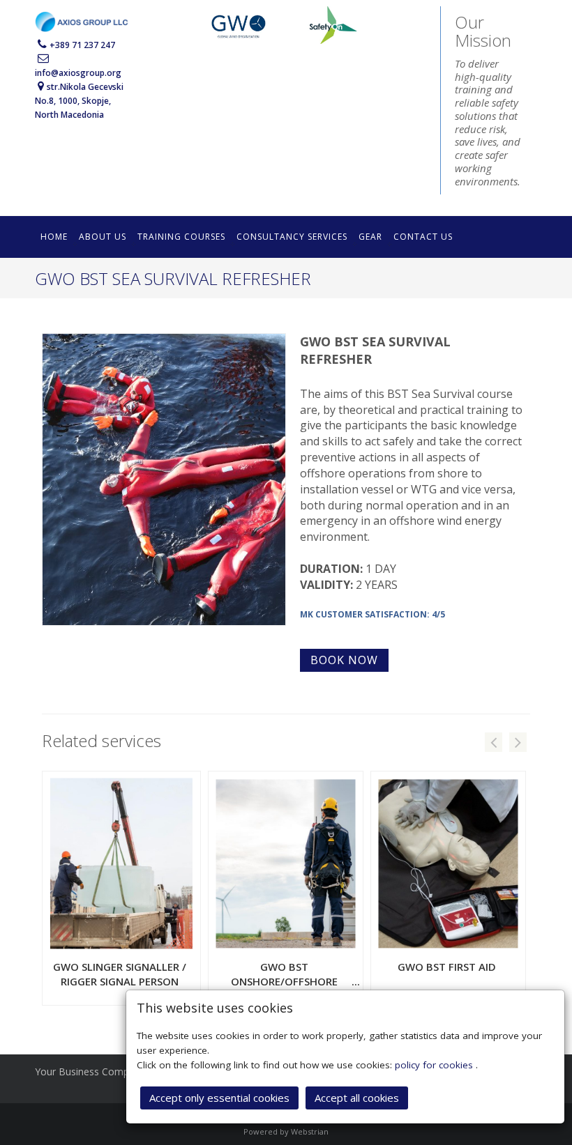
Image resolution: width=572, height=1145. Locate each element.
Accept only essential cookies (219, 1098)
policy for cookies (435, 1065)
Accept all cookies (357, 1098)
